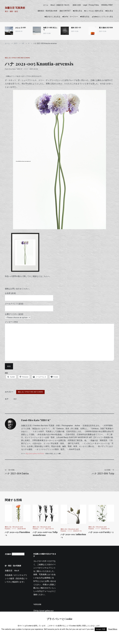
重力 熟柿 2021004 (106, 28)
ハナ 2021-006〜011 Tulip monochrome (45, 533)
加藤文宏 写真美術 (15, 7)
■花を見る (109, 11)
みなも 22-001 (20, 28)
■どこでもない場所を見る (93, 11)
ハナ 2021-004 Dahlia (17, 472)
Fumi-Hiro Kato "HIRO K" (14, 69)
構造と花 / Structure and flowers (17, 58)
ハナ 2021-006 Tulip (103, 472)
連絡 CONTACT (65, 11)
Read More (112, 629)
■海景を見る (84, 17)
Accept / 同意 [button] (100, 629)
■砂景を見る (77, 11)
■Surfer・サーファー (70, 17)
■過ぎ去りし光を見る (52, 17)
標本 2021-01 (76, 28)
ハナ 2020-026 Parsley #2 (101, 532)
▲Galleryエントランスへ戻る (102, 17)
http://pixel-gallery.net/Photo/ (35, 453)
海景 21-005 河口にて (50, 29)
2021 (15, 399)
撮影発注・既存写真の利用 (47, 11)
